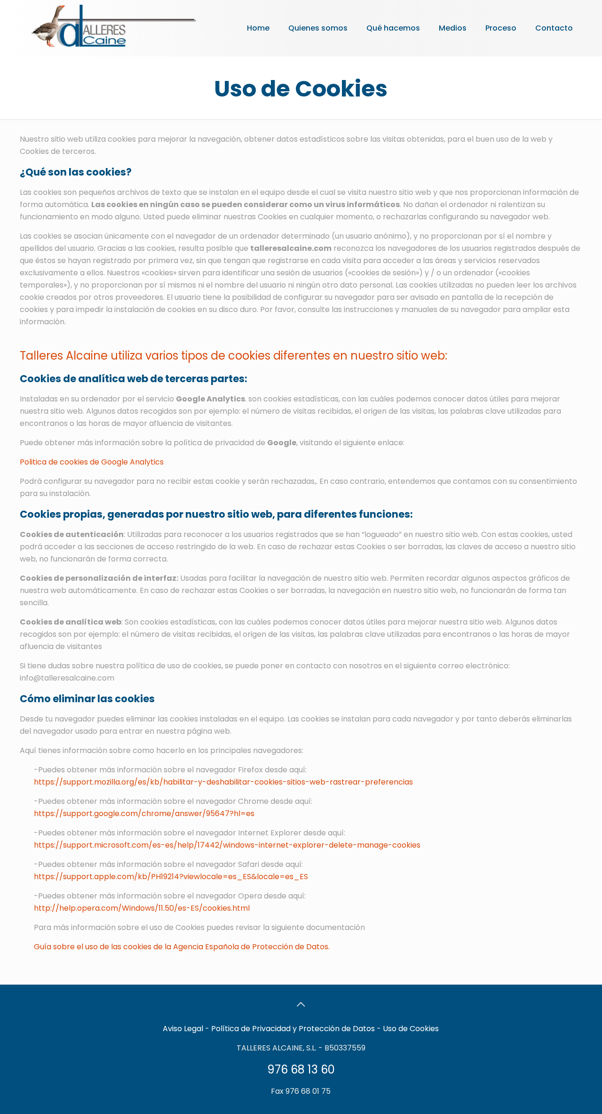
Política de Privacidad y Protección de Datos (293, 1028)
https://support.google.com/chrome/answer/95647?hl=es (144, 813)
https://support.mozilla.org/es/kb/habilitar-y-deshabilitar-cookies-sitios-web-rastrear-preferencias (223, 782)
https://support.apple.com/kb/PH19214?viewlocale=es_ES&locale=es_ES (171, 876)
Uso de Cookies (411, 1028)
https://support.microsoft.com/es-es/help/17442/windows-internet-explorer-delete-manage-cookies (227, 845)
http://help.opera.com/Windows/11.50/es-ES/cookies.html (142, 908)
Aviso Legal (183, 1028)
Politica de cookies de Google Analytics (92, 462)
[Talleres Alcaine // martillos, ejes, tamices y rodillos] (112, 26)
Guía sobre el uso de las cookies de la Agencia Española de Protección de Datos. (182, 946)
